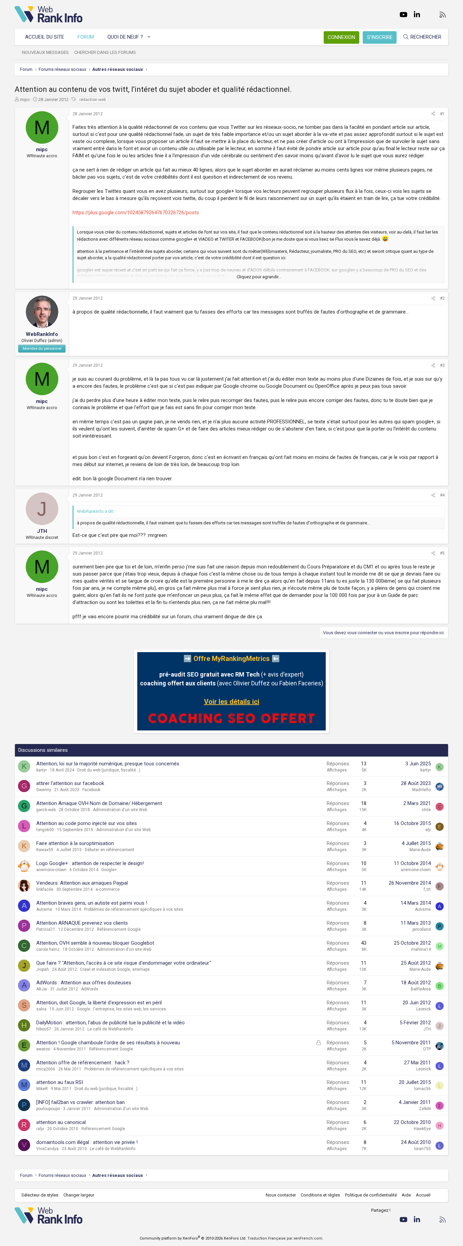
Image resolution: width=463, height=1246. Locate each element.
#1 (442, 114)
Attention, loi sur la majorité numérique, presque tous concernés (107, 764)
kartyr (41, 770)
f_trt (427, 889)
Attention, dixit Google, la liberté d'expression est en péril (99, 1003)
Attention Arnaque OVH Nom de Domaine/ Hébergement (99, 803)
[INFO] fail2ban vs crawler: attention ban (80, 1102)
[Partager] (433, 114)
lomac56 (422, 1088)
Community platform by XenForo (193, 1238)
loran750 (422, 1148)
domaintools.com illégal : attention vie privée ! (87, 1142)
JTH (427, 1029)
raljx (40, 1128)
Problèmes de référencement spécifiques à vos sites (133, 909)
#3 (442, 365)
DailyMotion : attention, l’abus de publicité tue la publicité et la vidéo (110, 1023)
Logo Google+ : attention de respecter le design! (90, 863)
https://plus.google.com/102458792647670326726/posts (136, 212)
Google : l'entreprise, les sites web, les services (121, 1009)
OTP (427, 1049)
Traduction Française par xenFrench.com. (285, 1238)
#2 (442, 298)
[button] (149, 37)
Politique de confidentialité (371, 1195)
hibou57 (43, 1029)
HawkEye (422, 1128)
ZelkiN (425, 1108)
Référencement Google (119, 929)
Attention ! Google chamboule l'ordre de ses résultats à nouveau (108, 1043)
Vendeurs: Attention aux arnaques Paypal (82, 883)
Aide (406, 1195)
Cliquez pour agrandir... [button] (259, 276)
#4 (442, 495)
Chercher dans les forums (105, 52)
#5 (442, 553)
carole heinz (48, 949)
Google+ (109, 869)
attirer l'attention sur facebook (70, 783)
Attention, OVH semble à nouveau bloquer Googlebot (95, 943)
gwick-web (46, 809)
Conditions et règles (320, 1195)
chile (426, 809)
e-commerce (108, 889)
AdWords (89, 989)
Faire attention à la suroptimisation (75, 843)
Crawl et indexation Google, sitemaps (115, 969)
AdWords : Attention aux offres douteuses (83, 983)
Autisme (44, 909)
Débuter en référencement (109, 849)
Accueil (423, 1195)
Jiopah (42, 969)
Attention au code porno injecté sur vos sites (86, 823)
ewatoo (43, 1049)
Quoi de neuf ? (125, 37)
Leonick (423, 1009)
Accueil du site (44, 37)
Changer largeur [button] (78, 1195)
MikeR (42, 1088)
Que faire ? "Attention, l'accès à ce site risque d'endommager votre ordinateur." (123, 963)
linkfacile (44, 889)
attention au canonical (61, 1122)
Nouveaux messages (45, 52)
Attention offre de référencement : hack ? (82, 1063)
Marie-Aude (420, 849)
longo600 (45, 829)
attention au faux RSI (59, 1082)
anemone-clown (51, 869)
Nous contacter (281, 1195)
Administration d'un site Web (120, 809)
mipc (25, 99)
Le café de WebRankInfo (110, 1029)
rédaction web (92, 99)
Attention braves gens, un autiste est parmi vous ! (91, 903)
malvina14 (421, 949)
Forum (86, 37)
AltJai (41, 989)
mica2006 (45, 1069)
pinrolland (421, 929)
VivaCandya (47, 1148)
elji (428, 829)
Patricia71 (45, 929)
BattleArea (421, 989)
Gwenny (43, 789)
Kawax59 (44, 849)
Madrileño (421, 789)
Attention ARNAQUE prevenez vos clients (82, 923)
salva (41, 1009)
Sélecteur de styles (39, 1195)
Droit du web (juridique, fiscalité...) (108, 770)
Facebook (91, 789)
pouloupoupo (48, 1108)
